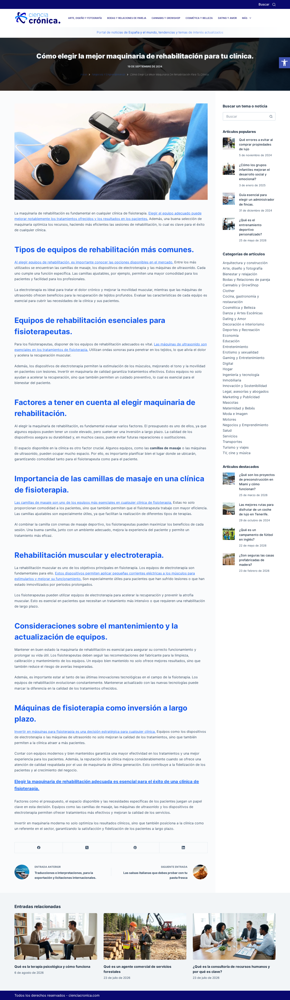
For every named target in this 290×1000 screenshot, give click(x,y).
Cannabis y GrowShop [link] (166, 18)
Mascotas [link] (230, 402)
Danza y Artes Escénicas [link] (243, 313)
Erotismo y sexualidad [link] (240, 352)
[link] (284, 62)
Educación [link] (231, 341)
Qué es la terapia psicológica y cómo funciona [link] (52, 966)
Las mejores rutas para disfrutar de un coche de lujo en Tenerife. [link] (256, 509)
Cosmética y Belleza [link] (199, 18)
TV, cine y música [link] (237, 453)
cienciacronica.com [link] (84, 995)
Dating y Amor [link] (227, 18)
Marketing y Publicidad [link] (241, 397)
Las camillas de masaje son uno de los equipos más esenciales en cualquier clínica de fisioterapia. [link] (93, 502)
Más (244, 18)
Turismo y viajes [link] (236, 447)
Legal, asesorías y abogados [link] (246, 391)
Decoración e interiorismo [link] (243, 324)
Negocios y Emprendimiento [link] (245, 425)
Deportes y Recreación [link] (241, 330)
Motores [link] (229, 419)
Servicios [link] (230, 436)
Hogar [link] (228, 369)
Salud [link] (227, 430)
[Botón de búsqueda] (271, 116)
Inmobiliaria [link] (232, 380)
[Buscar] (274, 4)
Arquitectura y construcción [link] (245, 263)
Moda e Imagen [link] (235, 414)
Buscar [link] (264, 4)
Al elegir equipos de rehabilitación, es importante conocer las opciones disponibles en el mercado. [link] (93, 262)
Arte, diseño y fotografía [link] (85, 18)
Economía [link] (231, 335)
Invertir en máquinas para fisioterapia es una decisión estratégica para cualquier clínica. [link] (85, 731)
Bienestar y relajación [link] (240, 274)
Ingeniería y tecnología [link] (241, 375)
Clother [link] (229, 291)
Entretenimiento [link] (235, 347)
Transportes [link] (232, 441)
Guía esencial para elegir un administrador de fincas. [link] (256, 199)
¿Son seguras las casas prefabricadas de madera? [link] (256, 560)
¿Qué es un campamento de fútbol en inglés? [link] (256, 534)
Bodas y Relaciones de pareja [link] (126, 18)
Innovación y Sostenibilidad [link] (245, 386)
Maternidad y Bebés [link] (239, 408)
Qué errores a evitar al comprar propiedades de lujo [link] (256, 144)
